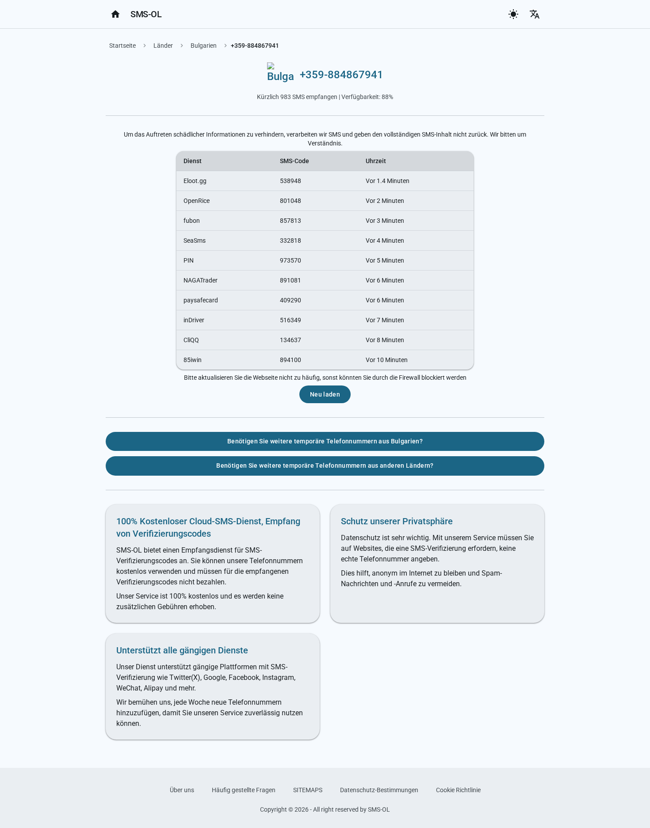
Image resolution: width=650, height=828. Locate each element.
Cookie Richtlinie (458, 790)
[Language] (534, 14)
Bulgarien (204, 45)
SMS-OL (145, 14)
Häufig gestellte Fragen (243, 790)
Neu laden (325, 394)
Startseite (122, 45)
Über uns (182, 790)
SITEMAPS (307, 790)
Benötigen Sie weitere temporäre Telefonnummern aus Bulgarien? (325, 441)
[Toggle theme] (513, 14)
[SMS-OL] (115, 14)
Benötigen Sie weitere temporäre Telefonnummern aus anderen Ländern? (324, 465)
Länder (163, 45)
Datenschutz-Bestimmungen (379, 790)
